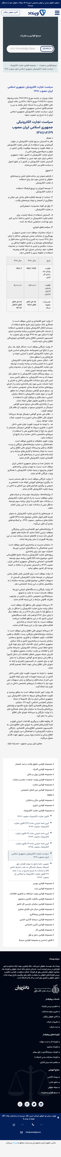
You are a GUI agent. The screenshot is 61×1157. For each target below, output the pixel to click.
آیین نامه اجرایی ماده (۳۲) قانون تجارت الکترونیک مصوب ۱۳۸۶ (31, 825)
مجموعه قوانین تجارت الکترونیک (23, 65)
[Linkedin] (41, 1104)
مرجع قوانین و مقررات (48, 65)
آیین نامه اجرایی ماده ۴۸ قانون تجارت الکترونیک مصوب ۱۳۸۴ (32, 835)
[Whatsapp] (20, 1104)
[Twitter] (34, 1104)
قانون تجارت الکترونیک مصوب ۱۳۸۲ (33, 816)
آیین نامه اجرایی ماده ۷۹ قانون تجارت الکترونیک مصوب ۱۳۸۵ (32, 845)
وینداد (15, 1142)
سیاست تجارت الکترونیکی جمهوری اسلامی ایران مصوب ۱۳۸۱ (29, 69)
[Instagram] (27, 1104)
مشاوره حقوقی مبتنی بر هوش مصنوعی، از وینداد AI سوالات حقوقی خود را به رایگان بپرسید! (30, 4)
